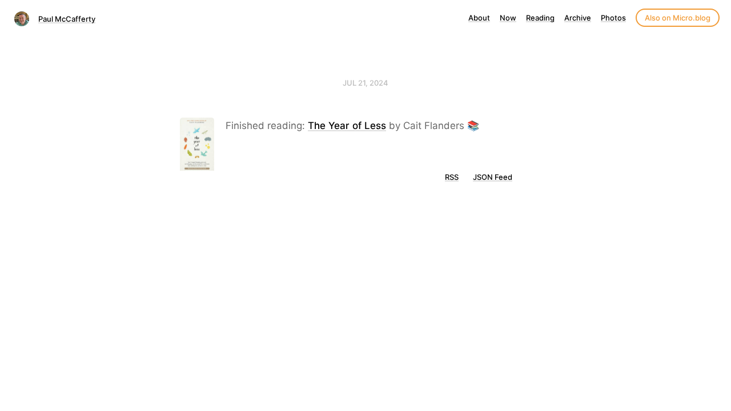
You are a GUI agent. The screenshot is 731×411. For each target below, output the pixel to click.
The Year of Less (347, 125)
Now (508, 17)
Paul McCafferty (66, 18)
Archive (577, 17)
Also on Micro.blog (677, 17)
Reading (540, 17)
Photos (613, 17)
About (479, 17)
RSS (452, 177)
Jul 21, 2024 (365, 82)
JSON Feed (492, 177)
